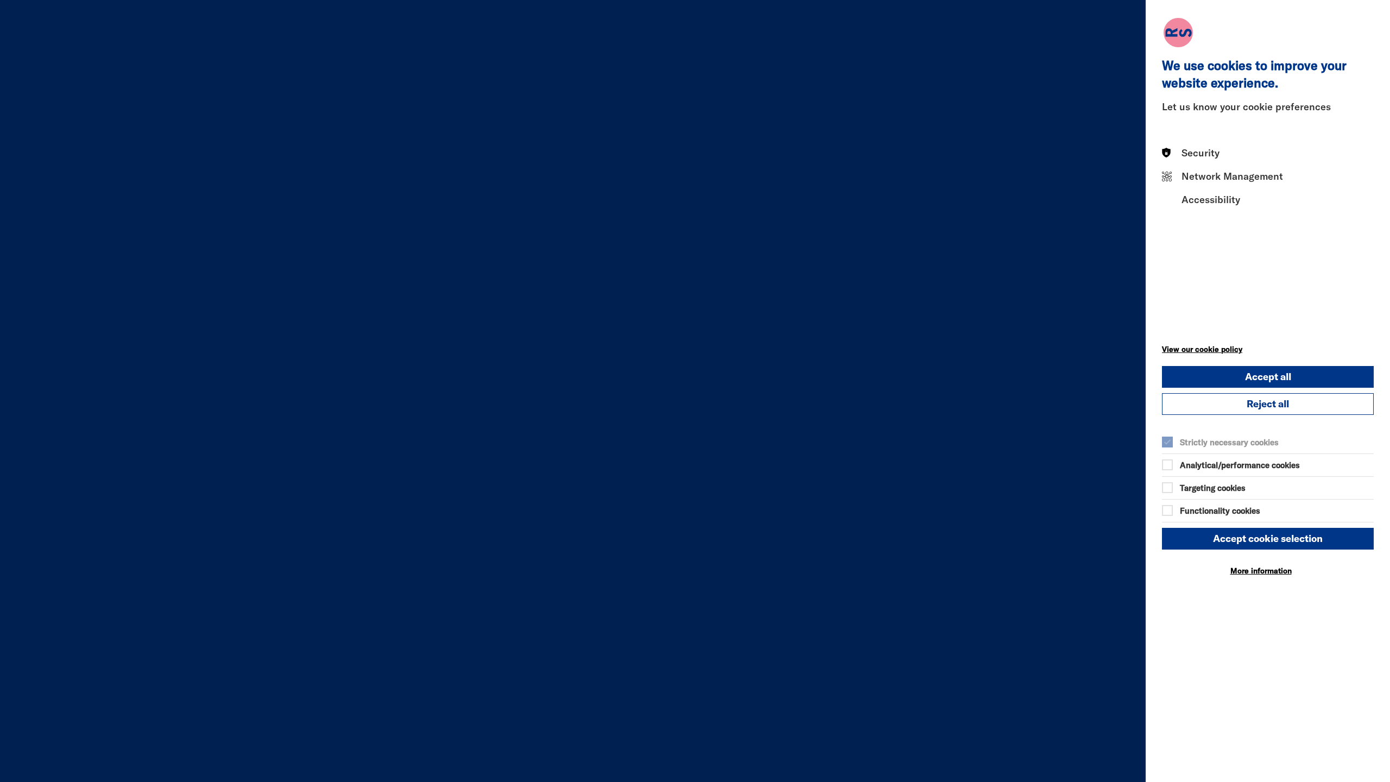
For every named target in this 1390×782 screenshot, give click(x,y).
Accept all (1268, 376)
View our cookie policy (1202, 349)
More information (1261, 571)
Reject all (1268, 404)
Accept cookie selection (1268, 538)
